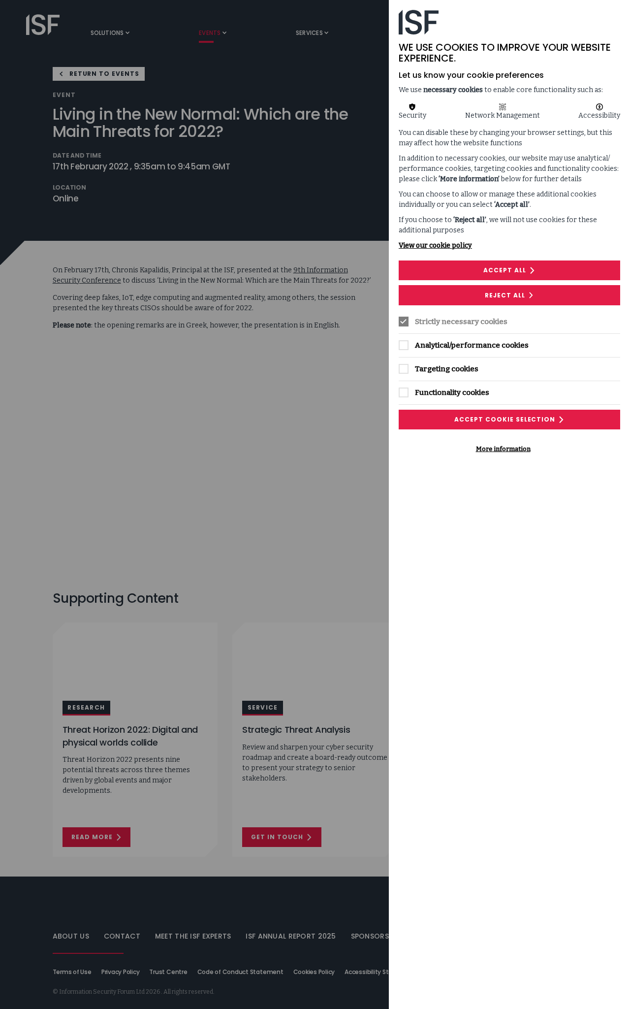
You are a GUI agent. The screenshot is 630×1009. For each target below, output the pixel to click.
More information (503, 449)
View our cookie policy (435, 245)
